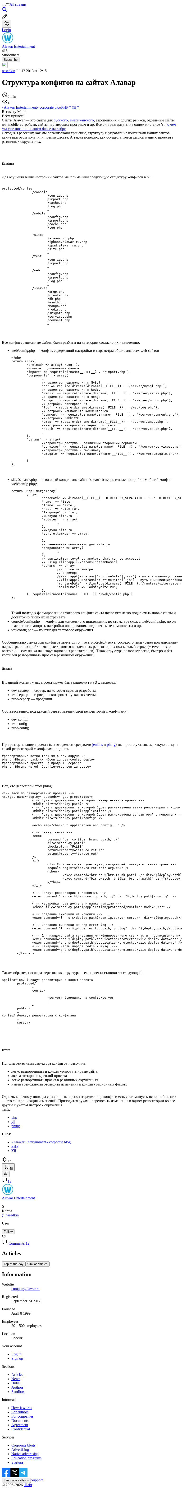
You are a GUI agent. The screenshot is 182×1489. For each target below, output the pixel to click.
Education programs (26, 1458)
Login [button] (6, 30)
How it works (21, 1408)
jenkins (97, 744)
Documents (19, 1421)
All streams (17, 4)
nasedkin (8, 71)
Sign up (17, 1358)
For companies (22, 1416)
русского (61, 120)
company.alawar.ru (25, 1289)
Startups (17, 1462)
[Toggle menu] (4, 5)
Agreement (19, 1425)
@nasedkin (10, 1215)
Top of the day (13, 1264)
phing (111, 744)
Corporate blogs (23, 1445)
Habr (28, 1485)
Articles (17, 1375)
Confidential (20, 1429)
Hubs (15, 1383)
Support (37, 1480)
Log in (16, 1354)
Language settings (16, 1480)
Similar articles (37, 1264)
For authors (19, 1412)
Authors (17, 1387)
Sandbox (18, 1392)
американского (82, 120)
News (15, 1379)
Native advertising (25, 1454)
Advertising (20, 1449)
